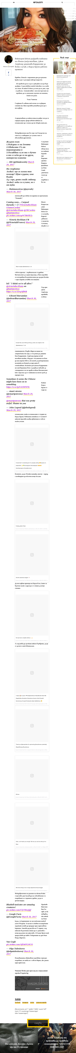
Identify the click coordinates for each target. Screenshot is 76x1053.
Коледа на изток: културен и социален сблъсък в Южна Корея (64, 142)
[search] (62, 2)
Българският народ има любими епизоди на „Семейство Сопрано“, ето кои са (64, 150)
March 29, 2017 (13, 410)
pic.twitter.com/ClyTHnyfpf (18, 909)
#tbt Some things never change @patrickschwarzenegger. (29, 887)
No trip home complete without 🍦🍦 (24, 637)
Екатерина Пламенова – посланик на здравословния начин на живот (64, 102)
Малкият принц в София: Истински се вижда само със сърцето (64, 110)
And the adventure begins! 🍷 (23, 577)
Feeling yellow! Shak (21, 526)
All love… (18, 794)
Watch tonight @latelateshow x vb (24, 266)
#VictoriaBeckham (28, 204)
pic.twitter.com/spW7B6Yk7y (19, 215)
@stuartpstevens (13, 400)
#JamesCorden (13, 207)
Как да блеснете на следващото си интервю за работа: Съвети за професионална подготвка (64, 127)
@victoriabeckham (14, 210)
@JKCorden (29, 210)
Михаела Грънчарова (8, 66)
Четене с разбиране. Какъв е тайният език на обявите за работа (64, 135)
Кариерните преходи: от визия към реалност (64, 76)
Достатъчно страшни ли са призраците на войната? (64, 158)
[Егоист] (38, 2)
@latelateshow (13, 212)
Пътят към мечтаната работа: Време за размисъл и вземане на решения (64, 95)
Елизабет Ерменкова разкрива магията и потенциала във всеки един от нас (64, 118)
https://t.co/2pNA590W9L (18, 387)
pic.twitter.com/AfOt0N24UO (19, 944)
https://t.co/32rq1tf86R (16, 291)
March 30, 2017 (13, 191)
